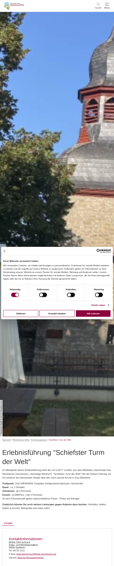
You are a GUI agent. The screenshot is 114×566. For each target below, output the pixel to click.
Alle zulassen (93, 313)
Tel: (17, 550)
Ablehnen (20, 313)
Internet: (26, 558)
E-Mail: (32, 554)
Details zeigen (98, 305)
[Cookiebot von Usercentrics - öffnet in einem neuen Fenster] (98, 251)
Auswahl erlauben (57, 313)
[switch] (43, 295)
